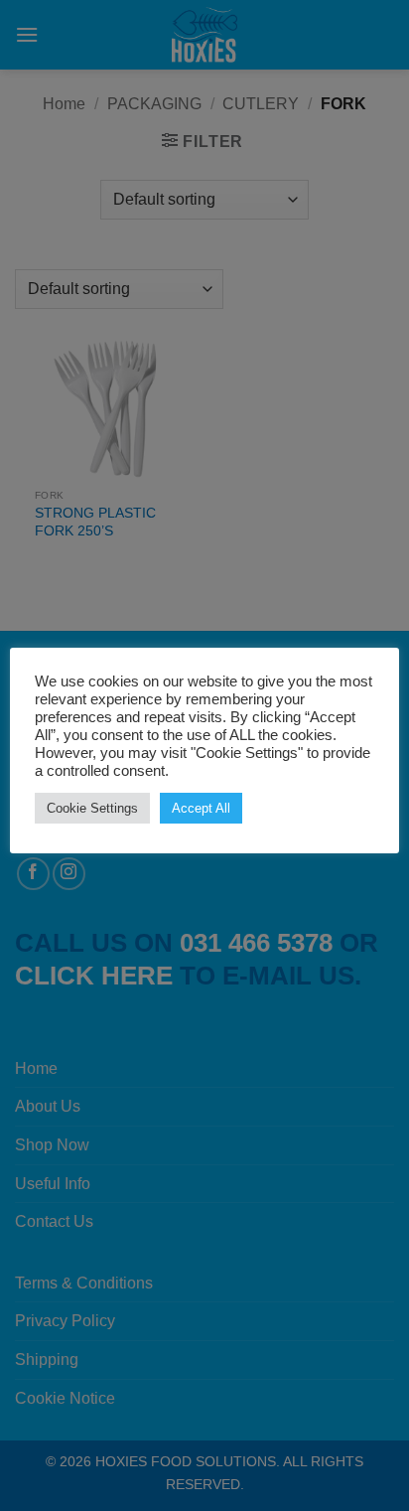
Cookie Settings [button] (92, 808)
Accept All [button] (201, 808)
